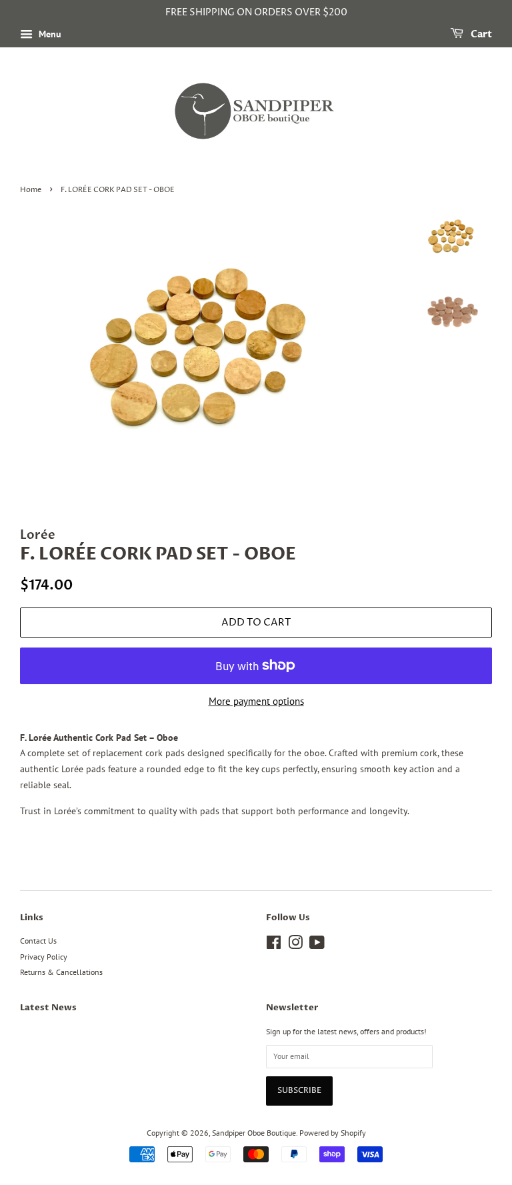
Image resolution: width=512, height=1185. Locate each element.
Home (30, 190)
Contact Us (38, 941)
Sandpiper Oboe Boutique (254, 1133)
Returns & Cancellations (61, 972)
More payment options (256, 701)
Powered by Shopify (332, 1133)
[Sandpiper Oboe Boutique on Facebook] (273, 945)
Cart (480, 34)
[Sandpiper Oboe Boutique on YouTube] (317, 945)
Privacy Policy (43, 957)
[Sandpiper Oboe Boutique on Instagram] (295, 945)
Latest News (48, 1008)
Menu (48, 34)
